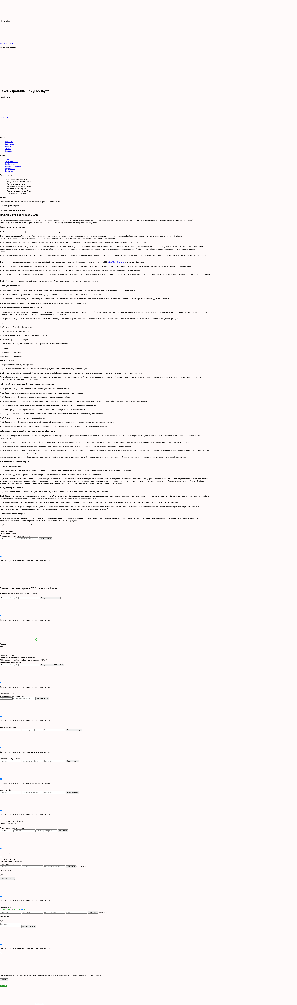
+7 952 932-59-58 (6, 43)
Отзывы (8, 149)
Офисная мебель (11, 162)
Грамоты (8, 146)
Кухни (7, 159)
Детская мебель (11, 171)
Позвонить (39, 1004)
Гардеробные (10, 169)
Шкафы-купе (10, 164)
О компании (9, 144)
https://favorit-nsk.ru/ (116, 262)
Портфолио (9, 142)
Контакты (8, 151)
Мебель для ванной (13, 166)
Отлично (4, 980)
